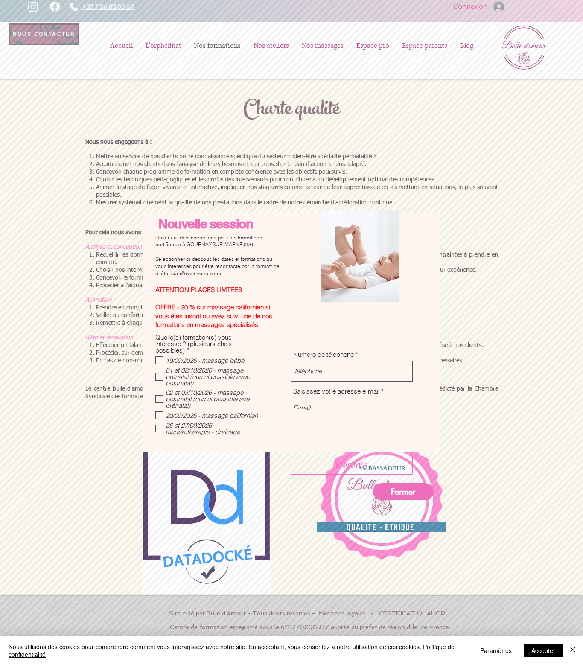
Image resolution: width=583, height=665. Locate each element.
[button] (403, 491)
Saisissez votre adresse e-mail (336, 391)
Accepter (543, 650)
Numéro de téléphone (323, 354)
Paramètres (496, 650)
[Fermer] (573, 650)
